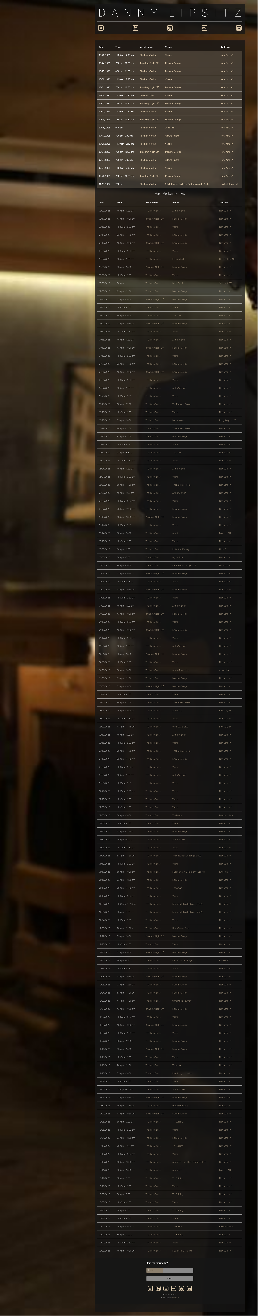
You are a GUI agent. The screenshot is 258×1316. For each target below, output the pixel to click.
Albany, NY (224, 670)
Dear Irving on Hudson (182, 1073)
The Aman (177, 315)
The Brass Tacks (148, 55)
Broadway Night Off (149, 63)
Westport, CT (225, 283)
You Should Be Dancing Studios (186, 855)
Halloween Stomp (180, 1105)
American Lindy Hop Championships (189, 1162)
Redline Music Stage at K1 (184, 565)
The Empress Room (181, 404)
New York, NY (227, 55)
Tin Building (177, 1121)
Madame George (173, 63)
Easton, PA (224, 960)
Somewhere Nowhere (181, 1001)
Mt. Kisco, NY (225, 565)
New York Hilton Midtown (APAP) (187, 904)
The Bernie (177, 815)
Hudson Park (178, 259)
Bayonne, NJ (225, 533)
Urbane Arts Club (180, 726)
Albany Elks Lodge (180, 670)
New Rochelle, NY (227, 259)
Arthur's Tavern (172, 136)
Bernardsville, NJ (226, 815)
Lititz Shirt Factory (180, 549)
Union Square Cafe (180, 928)
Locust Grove (178, 420)
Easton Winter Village (182, 960)
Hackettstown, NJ (229, 184)
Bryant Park (177, 557)
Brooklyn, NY (225, 726)
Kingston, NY (225, 872)
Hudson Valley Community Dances (188, 872)
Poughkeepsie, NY (227, 420)
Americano (177, 533)
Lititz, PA (223, 549)
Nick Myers (175, 1298)
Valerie (168, 55)
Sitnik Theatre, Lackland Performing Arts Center (187, 184)
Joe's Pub (170, 127)
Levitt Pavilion (178, 283)
